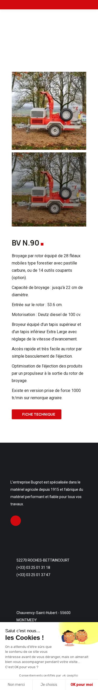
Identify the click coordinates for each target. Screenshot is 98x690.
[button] (16, 110)
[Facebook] (15, 520)
